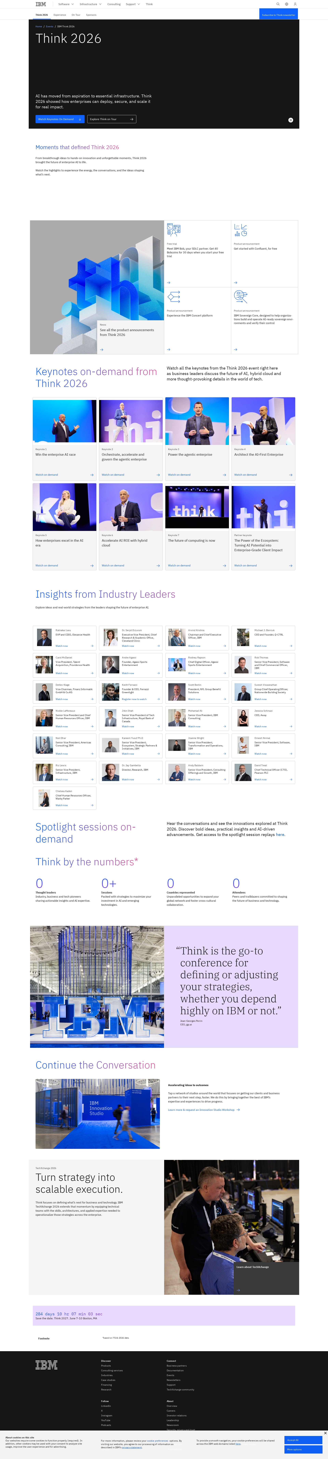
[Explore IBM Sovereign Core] (264, 349)
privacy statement (132, 1447)
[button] (286, 4)
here (280, 834)
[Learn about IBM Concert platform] (190, 349)
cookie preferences (157, 1440)
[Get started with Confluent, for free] (255, 282)
